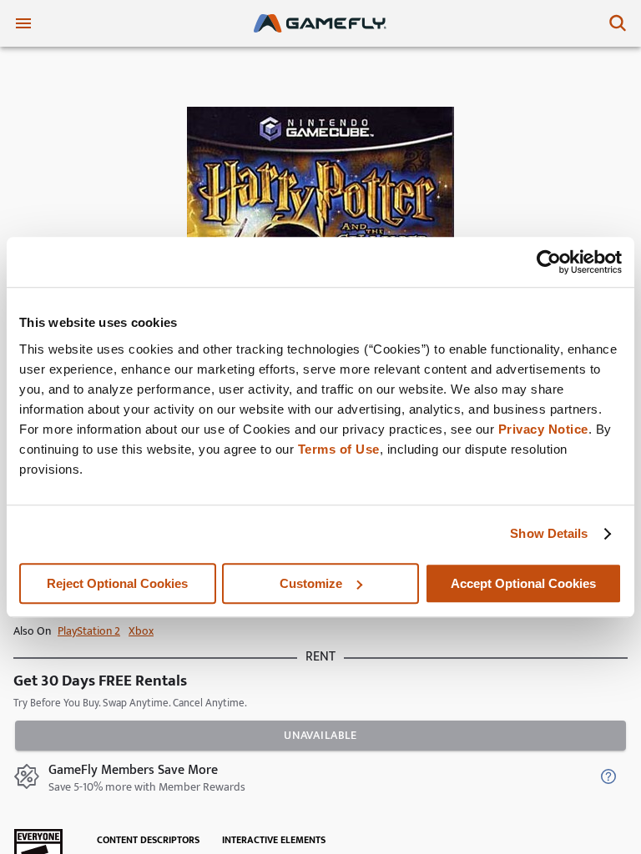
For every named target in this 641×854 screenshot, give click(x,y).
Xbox (141, 630)
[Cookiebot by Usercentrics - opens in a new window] (549, 261)
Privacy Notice (543, 429)
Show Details (549, 533)
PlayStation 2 (89, 630)
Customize (311, 583)
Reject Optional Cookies (117, 583)
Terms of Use (339, 449)
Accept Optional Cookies (523, 583)
